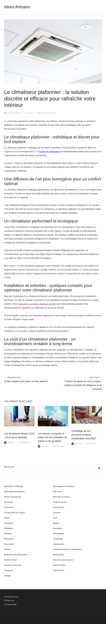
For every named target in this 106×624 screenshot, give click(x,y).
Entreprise (8, 523)
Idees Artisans (17, 7)
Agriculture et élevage (13, 486)
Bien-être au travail (61, 497)
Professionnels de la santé (15, 554)
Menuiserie (9, 539)
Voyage (7, 575)
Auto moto (57, 491)
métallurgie (58, 539)
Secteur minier (10, 560)
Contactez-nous (11, 597)
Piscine (7, 549)
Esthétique (8, 528)
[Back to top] (103, 621)
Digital (7, 518)
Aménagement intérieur (14, 491)
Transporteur (58, 570)
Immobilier (57, 528)
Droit (55, 518)
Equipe (56, 523)
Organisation (58, 544)
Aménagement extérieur (63, 486)
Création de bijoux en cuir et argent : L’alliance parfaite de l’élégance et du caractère (83, 385)
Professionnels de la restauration (67, 549)
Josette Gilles (15, 113)
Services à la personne (63, 560)
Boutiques (8, 502)
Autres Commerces (12, 497)
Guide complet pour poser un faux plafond (25, 381)
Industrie (8, 533)
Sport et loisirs (59, 565)
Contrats (56, 512)
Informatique (58, 533)
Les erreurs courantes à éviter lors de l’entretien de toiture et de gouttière (52, 437)
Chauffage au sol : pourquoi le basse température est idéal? (83, 435)
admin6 (11, 443)
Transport (8, 570)
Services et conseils (46, 113)
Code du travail (59, 502)
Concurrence (58, 507)
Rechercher (9, 467)
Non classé (9, 544)
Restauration (58, 554)
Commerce (9, 507)
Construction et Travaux (14, 512)
